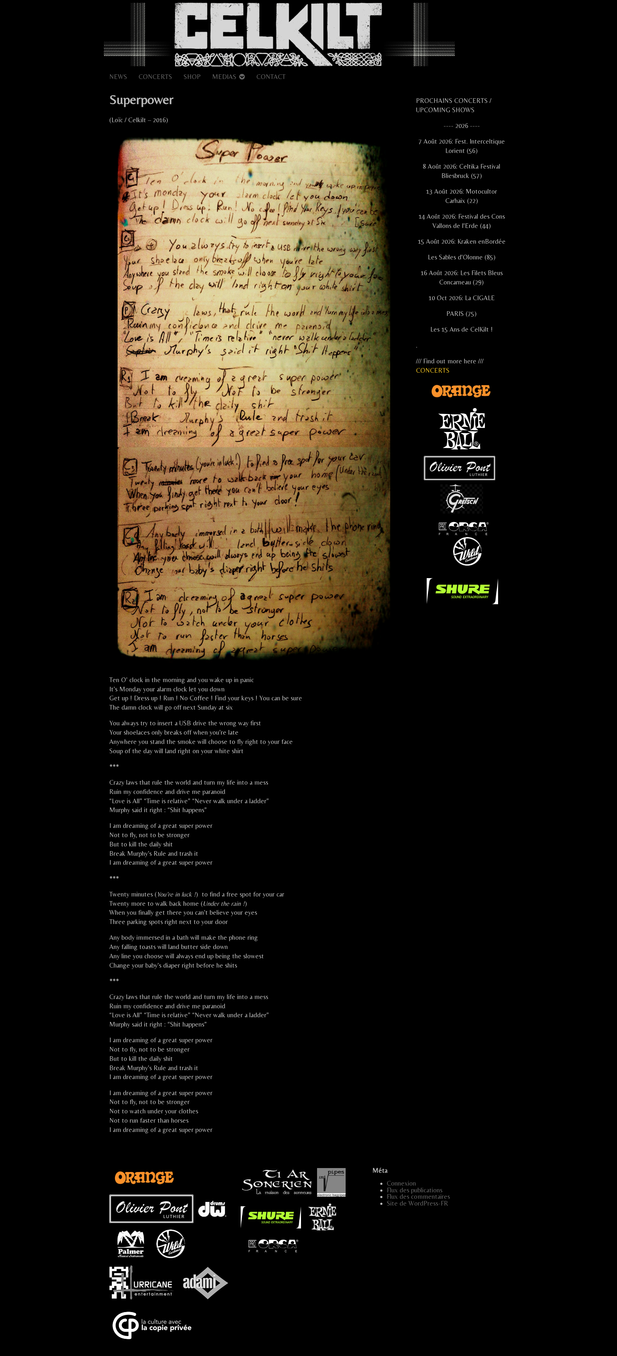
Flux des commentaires (418, 1196)
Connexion (401, 1183)
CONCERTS (155, 76)
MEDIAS (224, 76)
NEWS (118, 76)
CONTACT (271, 76)
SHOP (192, 76)
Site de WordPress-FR (417, 1203)
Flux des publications (414, 1190)
